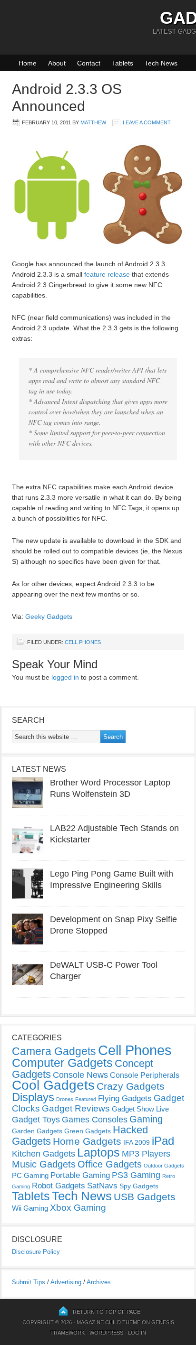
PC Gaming (30, 1175)
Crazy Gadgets (131, 1086)
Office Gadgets (110, 1164)
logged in (65, 677)
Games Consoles (94, 1119)
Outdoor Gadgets (164, 1165)
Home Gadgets (87, 1141)
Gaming (146, 1119)
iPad (163, 1140)
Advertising (65, 1282)
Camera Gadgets (54, 1051)
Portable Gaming (80, 1175)
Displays (33, 1097)
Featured (85, 1099)
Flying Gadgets (125, 1098)
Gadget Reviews (76, 1108)
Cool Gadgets (53, 1085)
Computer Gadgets (62, 1062)
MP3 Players (146, 1153)
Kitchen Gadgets (43, 1153)
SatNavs (102, 1185)
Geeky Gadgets (48, 616)
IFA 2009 (136, 1142)
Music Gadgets (44, 1164)
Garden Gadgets (37, 1131)
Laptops (98, 1152)
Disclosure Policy (36, 1251)
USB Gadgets (145, 1197)
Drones (64, 1099)
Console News (80, 1075)
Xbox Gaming (78, 1208)
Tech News (161, 63)
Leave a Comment (147, 122)
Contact (88, 63)
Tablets (122, 63)
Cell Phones (83, 642)
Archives (99, 1282)
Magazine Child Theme (108, 1322)
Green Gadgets (87, 1131)
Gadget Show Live (140, 1109)
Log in (137, 1333)
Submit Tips (28, 1282)
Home (28, 63)
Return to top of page (106, 1312)
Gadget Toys (36, 1119)
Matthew (93, 122)
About (57, 63)
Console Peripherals (144, 1075)
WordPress (106, 1333)
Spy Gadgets (138, 1186)
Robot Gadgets (58, 1185)
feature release (107, 274)
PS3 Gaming (136, 1175)
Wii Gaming (30, 1208)
